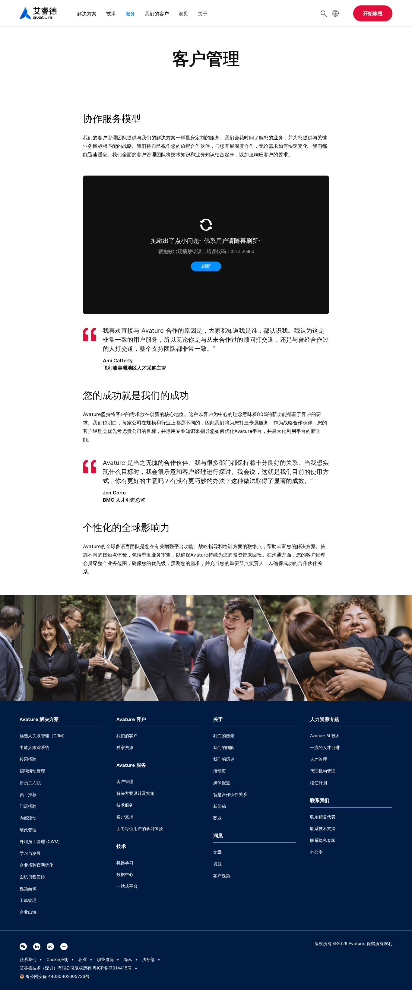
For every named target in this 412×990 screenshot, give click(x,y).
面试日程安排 (32, 876)
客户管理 (124, 781)
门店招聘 (28, 806)
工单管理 (28, 900)
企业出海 (28, 912)
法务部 (148, 959)
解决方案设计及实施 (135, 793)
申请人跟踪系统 (34, 747)
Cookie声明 (57, 959)
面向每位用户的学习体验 (139, 828)
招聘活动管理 (32, 770)
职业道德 (105, 959)
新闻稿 (219, 806)
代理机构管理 (322, 770)
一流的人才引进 (325, 747)
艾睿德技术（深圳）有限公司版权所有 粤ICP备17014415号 (76, 967)
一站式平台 (127, 886)
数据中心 (124, 874)
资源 (217, 863)
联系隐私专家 (322, 840)
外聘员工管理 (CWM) (40, 841)
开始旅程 (372, 13)
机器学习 (124, 862)
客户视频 (221, 875)
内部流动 (28, 817)
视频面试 (28, 888)
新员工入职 (30, 782)
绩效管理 (28, 829)
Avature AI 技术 (325, 735)
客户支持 (124, 816)
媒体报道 (221, 782)
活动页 (219, 770)
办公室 (316, 852)
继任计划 (318, 782)
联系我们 (28, 959)
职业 (217, 817)
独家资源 (124, 747)
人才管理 (318, 759)
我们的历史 (223, 759)
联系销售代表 (322, 816)
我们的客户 (127, 735)
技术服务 (124, 805)
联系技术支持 (322, 828)
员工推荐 (28, 794)
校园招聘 (28, 759)
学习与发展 (30, 853)
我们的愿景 (223, 735)
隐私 (128, 959)
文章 (217, 852)
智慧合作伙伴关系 (230, 794)
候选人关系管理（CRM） (43, 735)
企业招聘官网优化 (36, 865)
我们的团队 (223, 747)
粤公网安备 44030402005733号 (58, 976)
